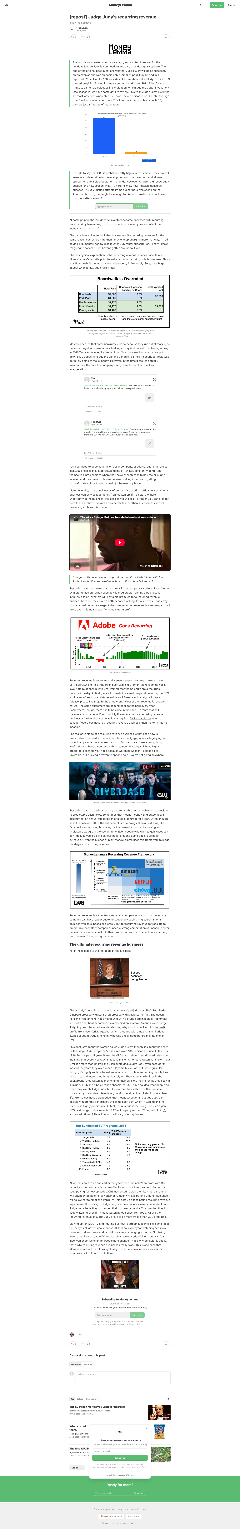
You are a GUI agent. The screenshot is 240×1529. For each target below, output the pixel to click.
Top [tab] (72, 1399)
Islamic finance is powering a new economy (90, 1410)
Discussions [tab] (91, 1399)
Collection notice (139, 1509)
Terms (126, 1509)
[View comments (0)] (82, 37)
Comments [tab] (76, 1364)
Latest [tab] (80, 1399)
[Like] (71, 1440)
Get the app (133, 1516)
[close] (146, 1428)
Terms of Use (133, 1464)
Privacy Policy (141, 1467)
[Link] (65, 944)
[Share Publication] (206, 5)
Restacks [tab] (88, 1364)
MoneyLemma (82, 28)
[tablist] (81, 1364)
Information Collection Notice (119, 1467)
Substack (106, 1523)
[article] (120, 1412)
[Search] (199, 5)
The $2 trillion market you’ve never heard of (97, 1406)
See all (75, 1467)
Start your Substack (112, 1516)
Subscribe (217, 5)
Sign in (231, 5)
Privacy (119, 1509)
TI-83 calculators (140, 718)
